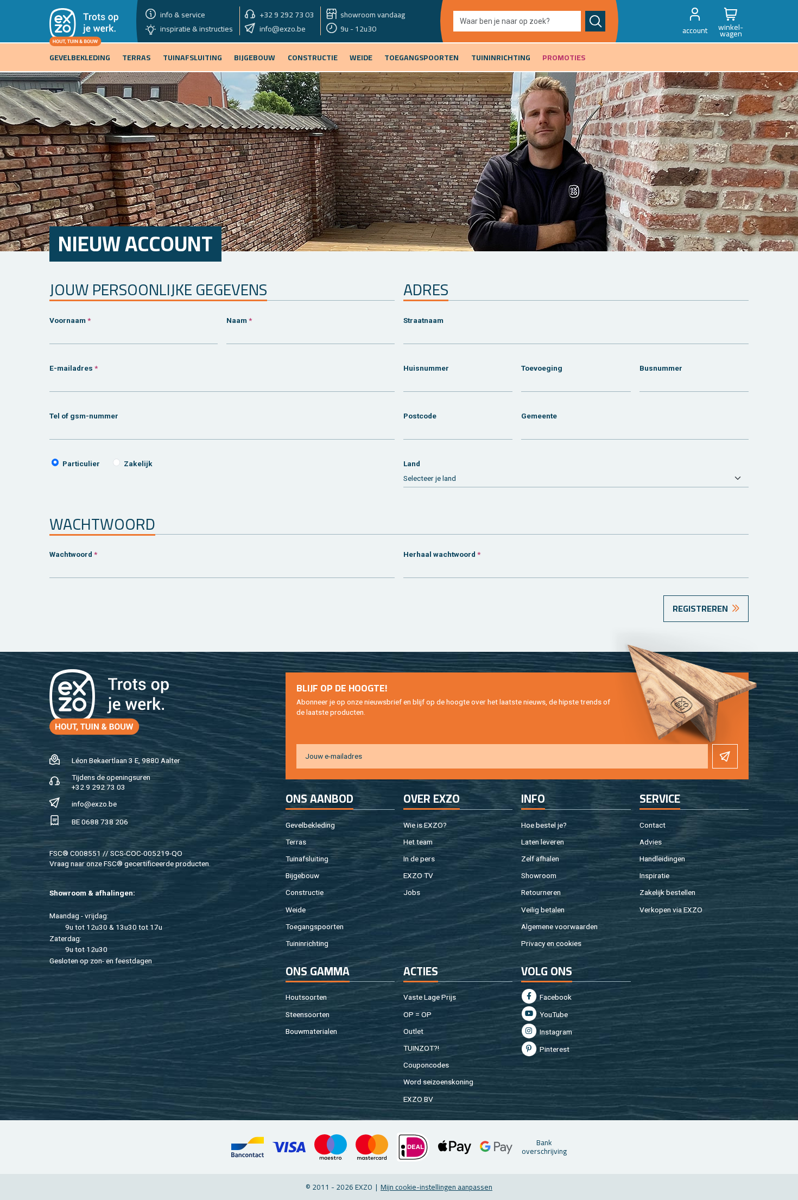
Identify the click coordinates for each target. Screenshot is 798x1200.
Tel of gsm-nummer (83, 415)
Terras (296, 841)
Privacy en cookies (551, 943)
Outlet (413, 1031)
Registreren (700, 608)
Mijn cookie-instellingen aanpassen (436, 1187)
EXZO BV (418, 1099)
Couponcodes (426, 1065)
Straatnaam (423, 320)
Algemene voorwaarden (559, 926)
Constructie (305, 892)
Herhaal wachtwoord (439, 554)
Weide (296, 909)
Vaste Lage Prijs (429, 997)
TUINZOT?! (421, 1048)
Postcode (419, 415)
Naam (236, 320)
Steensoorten (308, 1014)
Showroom (538, 875)
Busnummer (660, 368)
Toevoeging (541, 368)
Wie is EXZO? (425, 825)
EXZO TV (418, 875)
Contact (652, 825)
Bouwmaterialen (311, 1031)
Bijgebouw (302, 875)
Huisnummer (426, 368)
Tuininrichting (307, 943)
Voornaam (67, 320)
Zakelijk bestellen (667, 892)
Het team (418, 841)
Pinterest (553, 1049)
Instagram (555, 1031)
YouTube (553, 1014)
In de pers (419, 858)
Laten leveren (542, 841)
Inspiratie (654, 875)
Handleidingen (662, 858)
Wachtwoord (70, 554)
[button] (695, 21)
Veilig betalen (543, 909)
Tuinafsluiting (307, 858)
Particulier (81, 463)
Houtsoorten (306, 997)
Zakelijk (138, 463)
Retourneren (541, 892)
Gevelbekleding (310, 825)
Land (411, 463)
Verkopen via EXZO (670, 909)
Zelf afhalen (540, 858)
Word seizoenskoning (438, 1081)
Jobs (411, 892)
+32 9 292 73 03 (98, 787)
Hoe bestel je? (544, 825)
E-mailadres (71, 368)
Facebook (555, 997)
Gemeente (539, 415)
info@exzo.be (94, 803)
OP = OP (417, 1014)
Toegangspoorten (315, 926)
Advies (650, 841)
